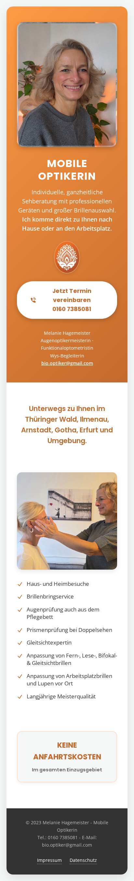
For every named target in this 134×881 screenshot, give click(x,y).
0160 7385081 (63, 837)
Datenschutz (83, 860)
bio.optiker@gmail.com (67, 363)
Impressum (49, 860)
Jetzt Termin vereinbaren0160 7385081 (71, 300)
